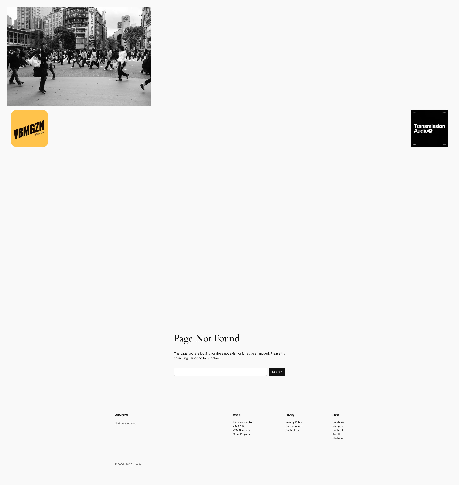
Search (277, 372)
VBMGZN (121, 415)
